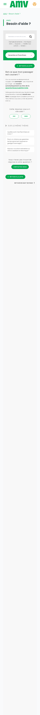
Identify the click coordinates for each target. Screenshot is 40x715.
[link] (20, 167)
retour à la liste (25, 66)
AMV (5, 14)
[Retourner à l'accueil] (19, 4)
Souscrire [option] (17, 44)
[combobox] (20, 36)
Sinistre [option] (23, 46)
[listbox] (20, 44)
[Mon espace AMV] (34, 4)
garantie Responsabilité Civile (16, 88)
